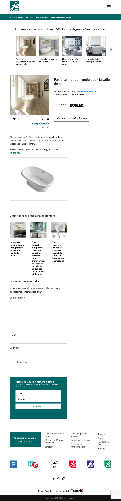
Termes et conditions (81, 440)
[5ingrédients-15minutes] (33, 464)
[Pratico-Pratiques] (13, 464)
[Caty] (54, 464)
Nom (13, 335)
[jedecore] (90, 464)
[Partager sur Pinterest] (19, 119)
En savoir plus (25, 439)
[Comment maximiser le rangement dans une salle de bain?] (18, 230)
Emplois (49, 446)
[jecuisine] (72, 464)
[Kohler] (76, 105)
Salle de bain (29, 17)
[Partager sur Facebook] (10, 119)
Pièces (101, 434)
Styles (101, 438)
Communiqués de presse (79, 435)
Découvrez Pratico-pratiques (54, 441)
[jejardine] (107, 464)
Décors (20, 17)
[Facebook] (53, 478)
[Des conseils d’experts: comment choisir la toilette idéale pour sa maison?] (59, 230)
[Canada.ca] (77, 490)
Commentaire (17, 297)
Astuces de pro (103, 443)
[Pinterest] (58, 478)
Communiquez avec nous (54, 435)
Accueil (12, 17)
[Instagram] (63, 478)
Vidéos (101, 448)
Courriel (14, 347)
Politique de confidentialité (78, 445)
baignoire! (15, 152)
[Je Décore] (14, 7)
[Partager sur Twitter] (14, 119)
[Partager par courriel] (48, 119)
